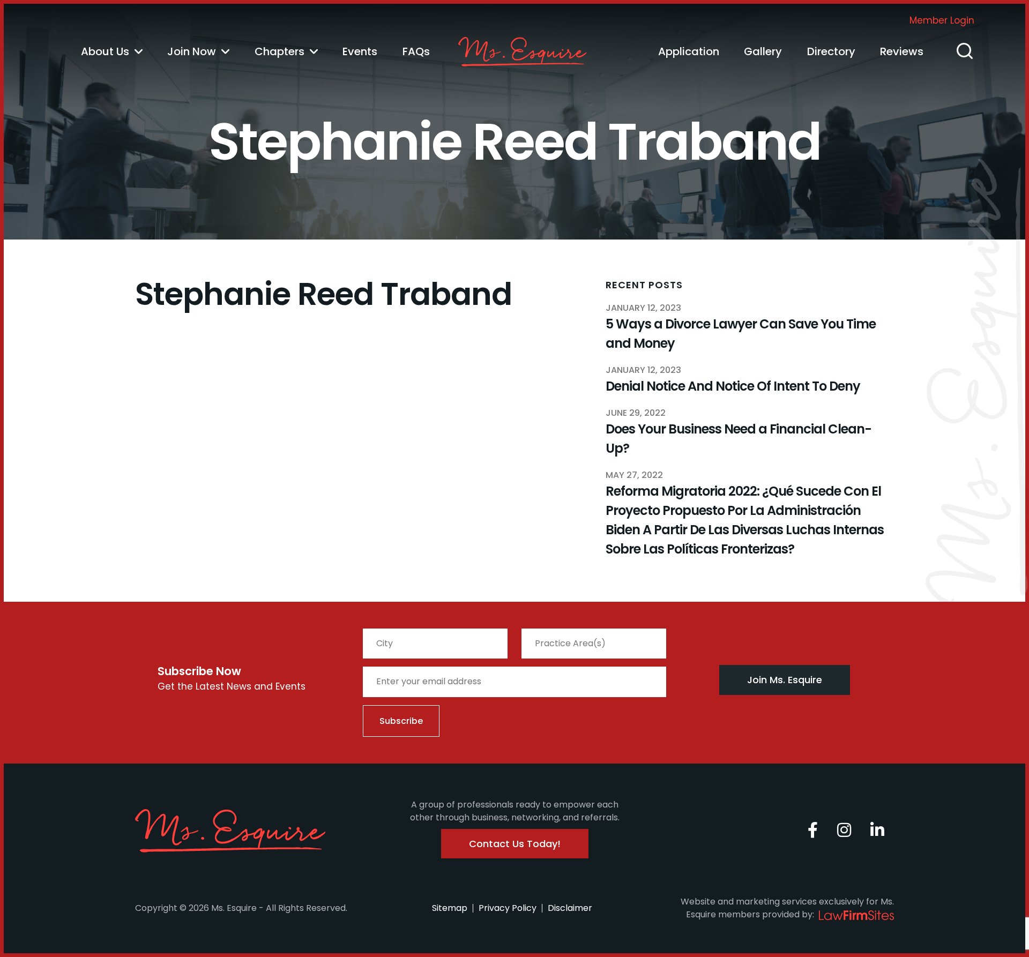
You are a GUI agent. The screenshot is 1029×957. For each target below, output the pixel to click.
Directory (831, 51)
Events (359, 51)
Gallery (763, 51)
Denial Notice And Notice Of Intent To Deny (733, 386)
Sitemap (449, 908)
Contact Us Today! (515, 843)
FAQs (416, 51)
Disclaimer (570, 908)
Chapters (279, 51)
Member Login (941, 20)
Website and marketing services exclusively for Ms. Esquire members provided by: (787, 908)
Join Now (191, 51)
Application (688, 51)
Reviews (901, 51)
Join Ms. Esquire (784, 679)
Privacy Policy (507, 908)
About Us (105, 51)
